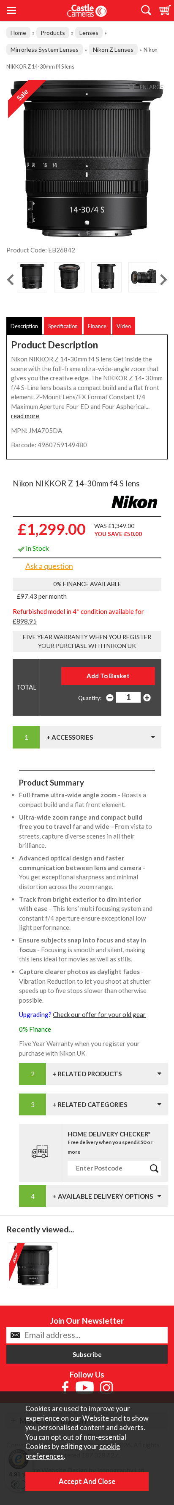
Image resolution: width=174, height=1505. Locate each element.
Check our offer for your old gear (99, 1014)
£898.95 (25, 621)
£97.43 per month (42, 596)
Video (124, 326)
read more (25, 415)
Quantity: (89, 698)
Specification (63, 326)
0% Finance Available (87, 583)
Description (24, 326)
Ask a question (49, 566)
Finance (97, 326)
